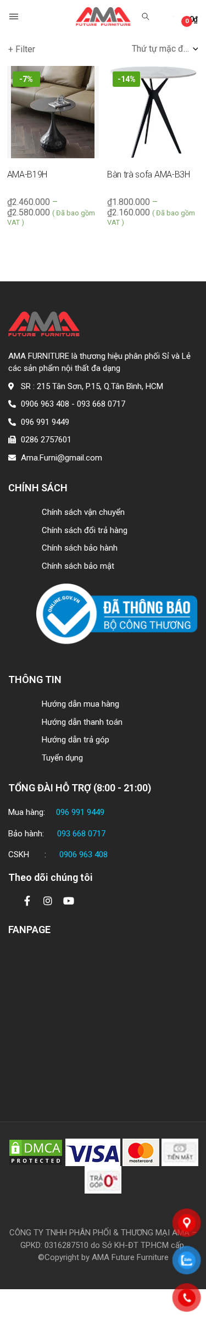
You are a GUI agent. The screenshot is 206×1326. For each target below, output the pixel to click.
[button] (14, 16)
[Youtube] (69, 901)
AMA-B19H (27, 174)
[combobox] (165, 49)
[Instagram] (48, 901)
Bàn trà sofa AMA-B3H (148, 174)
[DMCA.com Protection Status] (35, 1152)
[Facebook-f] (27, 901)
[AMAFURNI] (103, 16)
